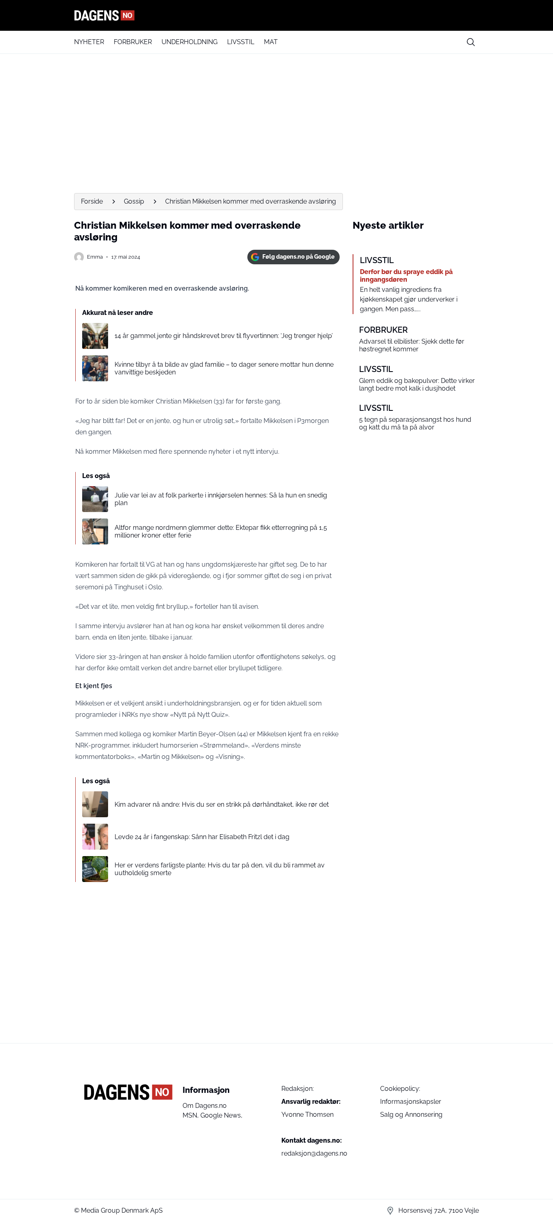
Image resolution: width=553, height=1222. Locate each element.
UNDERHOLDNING (189, 42)
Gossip (134, 201)
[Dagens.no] (276, 15)
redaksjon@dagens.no (314, 1153)
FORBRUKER (133, 42)
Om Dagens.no (205, 1105)
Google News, (221, 1115)
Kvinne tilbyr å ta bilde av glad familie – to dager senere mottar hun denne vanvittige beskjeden (224, 368)
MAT (271, 42)
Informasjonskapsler (410, 1101)
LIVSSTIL (240, 42)
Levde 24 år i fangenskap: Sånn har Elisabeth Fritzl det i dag (202, 837)
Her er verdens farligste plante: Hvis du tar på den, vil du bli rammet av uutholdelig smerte (220, 869)
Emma (95, 257)
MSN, (191, 1115)
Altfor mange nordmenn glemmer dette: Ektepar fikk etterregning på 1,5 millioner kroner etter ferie (221, 531)
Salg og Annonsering (411, 1114)
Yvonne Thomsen (307, 1114)
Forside (92, 201)
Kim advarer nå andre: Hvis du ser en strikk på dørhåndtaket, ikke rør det (222, 804)
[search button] (471, 42)
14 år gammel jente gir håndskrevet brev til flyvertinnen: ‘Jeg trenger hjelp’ (224, 336)
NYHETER (89, 42)
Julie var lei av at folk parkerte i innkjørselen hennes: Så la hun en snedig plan (221, 499)
